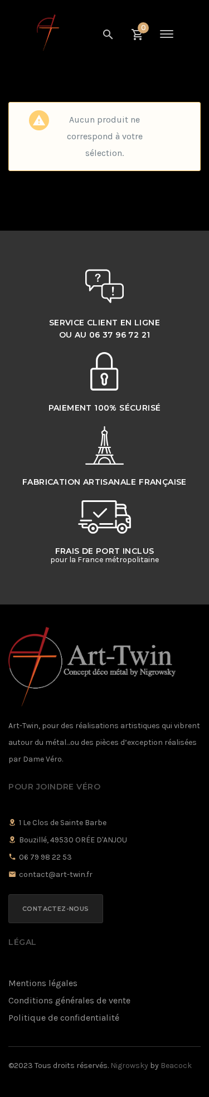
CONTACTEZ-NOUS (55, 909)
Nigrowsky (129, 1065)
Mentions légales (42, 983)
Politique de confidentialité (63, 1017)
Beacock (176, 1065)
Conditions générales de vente (69, 1000)
